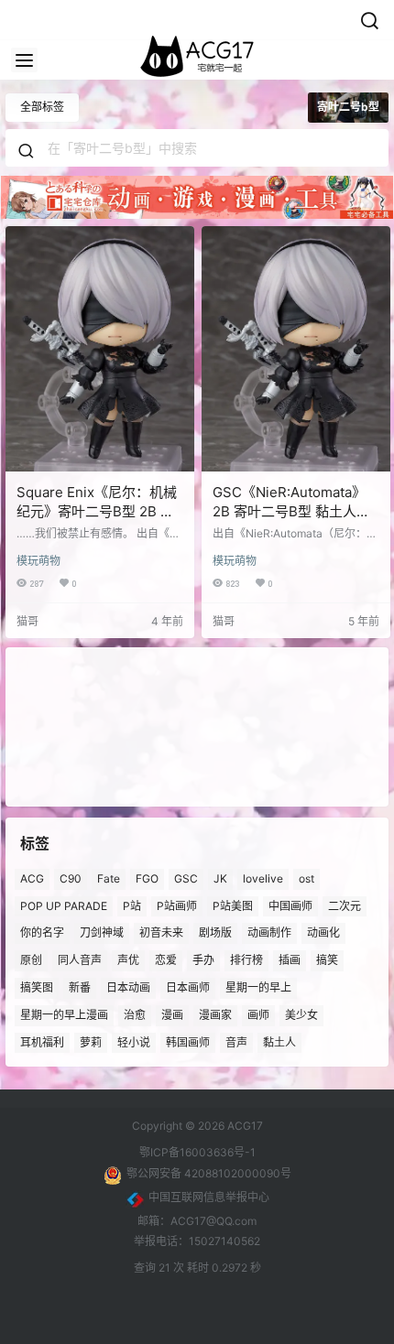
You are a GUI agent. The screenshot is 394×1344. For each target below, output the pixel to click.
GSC (186, 878)
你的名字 (42, 933)
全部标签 (42, 107)
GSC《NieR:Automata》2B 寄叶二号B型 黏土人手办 (291, 511)
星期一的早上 (258, 987)
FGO (147, 878)
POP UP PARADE (63, 906)
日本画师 (188, 987)
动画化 (323, 933)
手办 (203, 960)
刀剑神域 (102, 933)
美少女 (301, 1015)
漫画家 (215, 1015)
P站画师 (177, 906)
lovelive (263, 878)
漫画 (172, 1015)
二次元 (344, 906)
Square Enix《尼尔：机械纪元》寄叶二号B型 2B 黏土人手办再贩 (96, 511)
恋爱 (166, 960)
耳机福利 (42, 1042)
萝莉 (91, 1042)
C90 (71, 878)
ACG (32, 878)
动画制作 (269, 933)
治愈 (135, 1015)
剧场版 (215, 933)
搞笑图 (36, 987)
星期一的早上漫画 (64, 1015)
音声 (236, 1042)
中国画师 (290, 906)
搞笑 (327, 960)
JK (220, 878)
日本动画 (128, 987)
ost (306, 878)
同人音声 (80, 960)
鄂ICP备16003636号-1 (197, 1152)
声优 (128, 960)
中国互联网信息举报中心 (208, 1197)
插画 (290, 960)
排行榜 (246, 960)
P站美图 (233, 906)
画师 (258, 1015)
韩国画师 (188, 1042)
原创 (31, 960)
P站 (132, 906)
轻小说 (133, 1042)
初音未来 (161, 933)
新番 (80, 987)
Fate (108, 878)
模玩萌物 (38, 561)
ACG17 (243, 1126)
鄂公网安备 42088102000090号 (208, 1173)
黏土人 (279, 1042)
